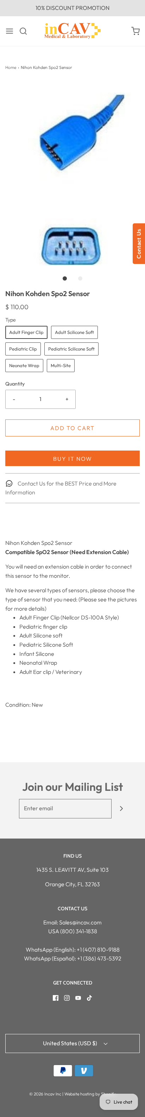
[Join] (121, 808)
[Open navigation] (9, 31)
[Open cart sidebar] (135, 31)
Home (10, 67)
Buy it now (72, 458)
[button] (72, 173)
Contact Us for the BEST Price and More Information (60, 488)
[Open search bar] (26, 31)
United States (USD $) (70, 1043)
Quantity (15, 384)
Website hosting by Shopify (90, 1094)
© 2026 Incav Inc (45, 1094)
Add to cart (72, 427)
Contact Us (139, 244)
